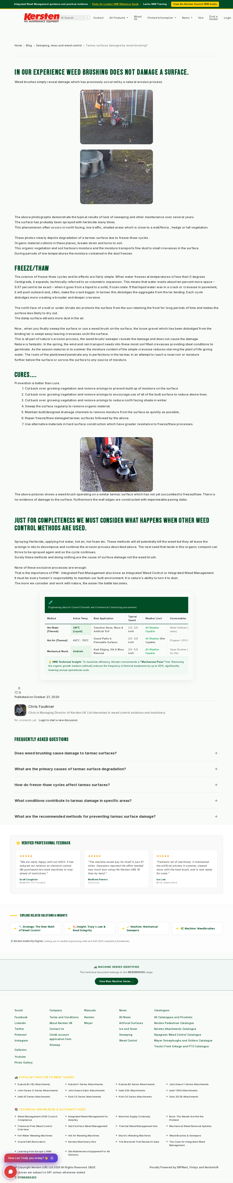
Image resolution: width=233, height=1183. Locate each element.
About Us (138, 18)
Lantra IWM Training (155, 4)
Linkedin (20, 1023)
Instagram (21, 1040)
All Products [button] (117, 17)
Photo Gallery (24, 1062)
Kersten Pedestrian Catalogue (174, 1023)
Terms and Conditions (64, 1017)
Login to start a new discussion (58, 720)
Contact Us (57, 1028)
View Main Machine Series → (116, 981)
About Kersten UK (61, 1023)
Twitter (19, 1028)
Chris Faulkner (41, 706)
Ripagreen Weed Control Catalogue (177, 1034)
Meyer (88, 1023)
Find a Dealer (213, 18)
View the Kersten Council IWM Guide (195, 4)
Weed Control (128, 1040)
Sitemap (55, 1044)
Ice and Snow (128, 1028)
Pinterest (21, 1034)
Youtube (20, 1056)
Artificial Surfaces (131, 1023)
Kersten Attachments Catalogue (175, 1028)
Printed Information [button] (161, 17)
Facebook (21, 1017)
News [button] (186, 17)
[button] (116, 753)
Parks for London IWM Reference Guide (115, 4)
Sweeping (126, 1034)
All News (125, 1017)
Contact (98, 17)
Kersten (89, 1017)
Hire (201, 17)
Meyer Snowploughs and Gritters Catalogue (183, 1040)
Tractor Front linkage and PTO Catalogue (181, 1046)
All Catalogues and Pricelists (173, 1017)
